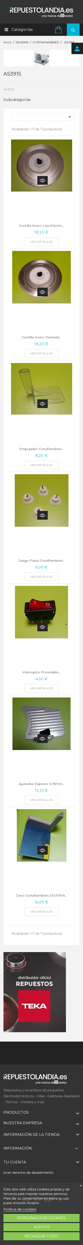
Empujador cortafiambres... (41, 449)
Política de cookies (19, 1209)
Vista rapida (42, 180)
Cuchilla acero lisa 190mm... (41, 226)
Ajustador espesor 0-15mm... (41, 784)
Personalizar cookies (41, 1218)
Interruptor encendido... (41, 672)
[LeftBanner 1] (34, 992)
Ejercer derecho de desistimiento (26, 1173)
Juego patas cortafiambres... (41, 560)
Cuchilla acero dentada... (41, 337)
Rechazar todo (41, 1236)
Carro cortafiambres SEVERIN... (41, 895)
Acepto (42, 1227)
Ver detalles (41, 241)
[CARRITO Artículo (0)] (59, 29)
